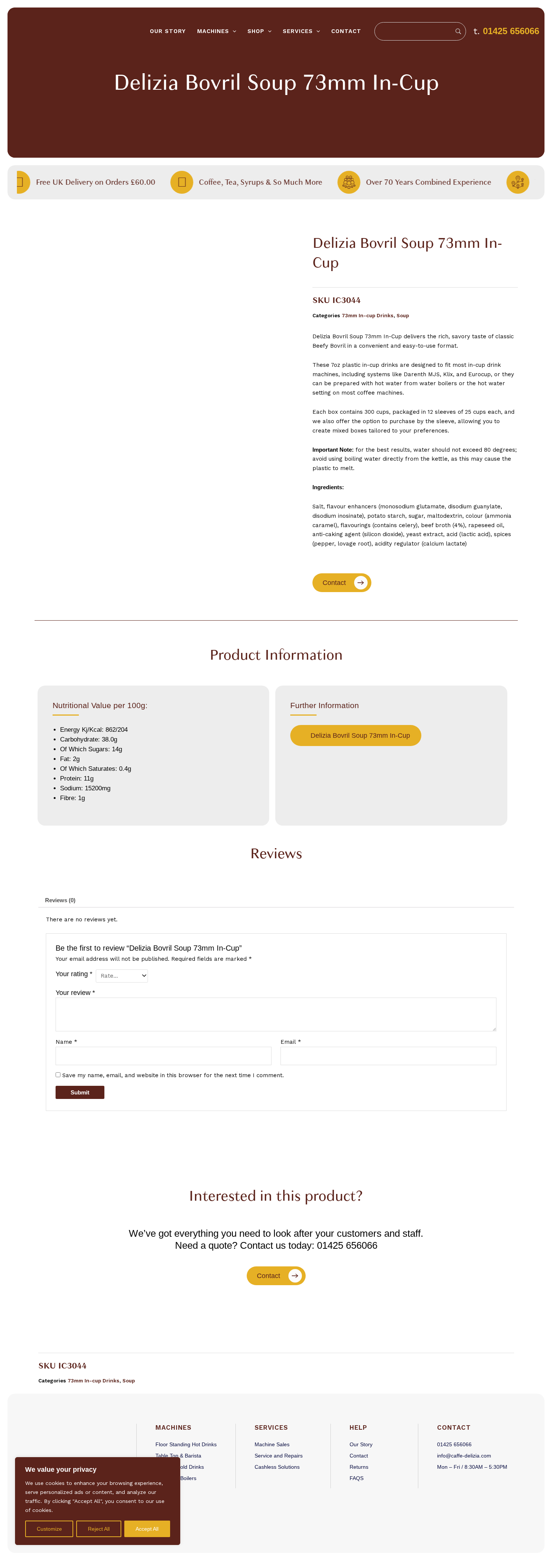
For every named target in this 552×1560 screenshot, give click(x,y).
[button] (232, 31)
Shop (255, 31)
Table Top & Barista (178, 1456)
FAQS (356, 1478)
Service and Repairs (279, 1456)
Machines (213, 31)
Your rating (74, 974)
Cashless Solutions (277, 1467)
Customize (49, 1529)
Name (66, 1041)
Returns (359, 1467)
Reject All (99, 1529)
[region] (97, 1501)
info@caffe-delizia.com (464, 1456)
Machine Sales (272, 1444)
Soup (403, 315)
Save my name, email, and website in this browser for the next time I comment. (173, 1075)
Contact (346, 31)
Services (298, 31)
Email (291, 1041)
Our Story (168, 31)
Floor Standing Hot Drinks (186, 1444)
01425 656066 (511, 31)
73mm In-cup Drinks (368, 315)
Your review (75, 992)
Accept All (147, 1529)
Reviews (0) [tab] (60, 900)
